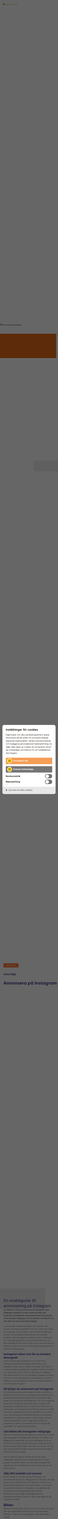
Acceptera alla (20, 760)
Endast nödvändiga (23, 769)
